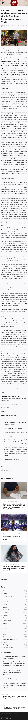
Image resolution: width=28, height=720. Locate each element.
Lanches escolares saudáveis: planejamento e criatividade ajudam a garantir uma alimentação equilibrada (15, 685)
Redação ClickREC (9, 470)
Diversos (5, 612)
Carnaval (5, 533)
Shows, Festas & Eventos (8, 25)
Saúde (4, 634)
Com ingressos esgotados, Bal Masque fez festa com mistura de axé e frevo (13, 537)
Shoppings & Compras (9, 637)
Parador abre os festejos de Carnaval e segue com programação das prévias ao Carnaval (14, 568)
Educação (5, 615)
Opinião (5, 628)
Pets (4, 631)
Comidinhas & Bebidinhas (10, 599)
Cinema (5, 593)
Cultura (5, 607)
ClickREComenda (7, 596)
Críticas (5, 604)
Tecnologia (6, 645)
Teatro (5, 642)
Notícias (5, 626)
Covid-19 (5, 601)
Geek (4, 501)
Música (5, 623)
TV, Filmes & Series (8, 647)
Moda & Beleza (7, 620)
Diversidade (6, 610)
